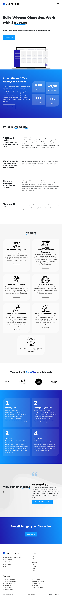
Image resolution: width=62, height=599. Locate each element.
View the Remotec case (42, 502)
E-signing (36, 585)
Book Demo (9, 37)
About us (34, 562)
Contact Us (9, 106)
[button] (58, 4)
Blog (33, 558)
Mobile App (37, 583)
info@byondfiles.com (8, 562)
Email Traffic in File (39, 581)
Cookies (33, 594)
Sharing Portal (9, 585)
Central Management (10, 581)
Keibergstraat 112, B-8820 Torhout (12, 557)
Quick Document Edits (11, 587)
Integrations (35, 566)
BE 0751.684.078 (7, 564)
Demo (33, 568)
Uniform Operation (10, 579)
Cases (33, 560)
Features (6, 576)
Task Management (10, 583)
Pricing (33, 556)
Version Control (9, 589)
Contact (34, 570)
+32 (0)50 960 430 (7, 559)
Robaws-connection (39, 587)
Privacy (28, 594)
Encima (57, 594)
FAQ (33, 564)
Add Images (37, 579)
